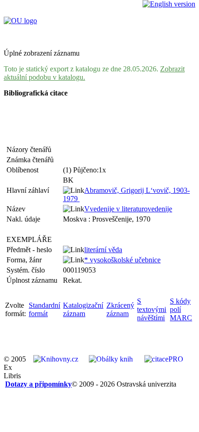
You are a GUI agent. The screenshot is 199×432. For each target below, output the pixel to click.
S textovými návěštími (151, 309)
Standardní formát (44, 309)
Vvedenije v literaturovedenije (128, 209)
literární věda (103, 250)
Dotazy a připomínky (38, 384)
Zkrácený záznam (120, 309)
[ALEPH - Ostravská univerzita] (20, 21)
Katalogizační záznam (83, 309)
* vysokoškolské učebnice (122, 260)
